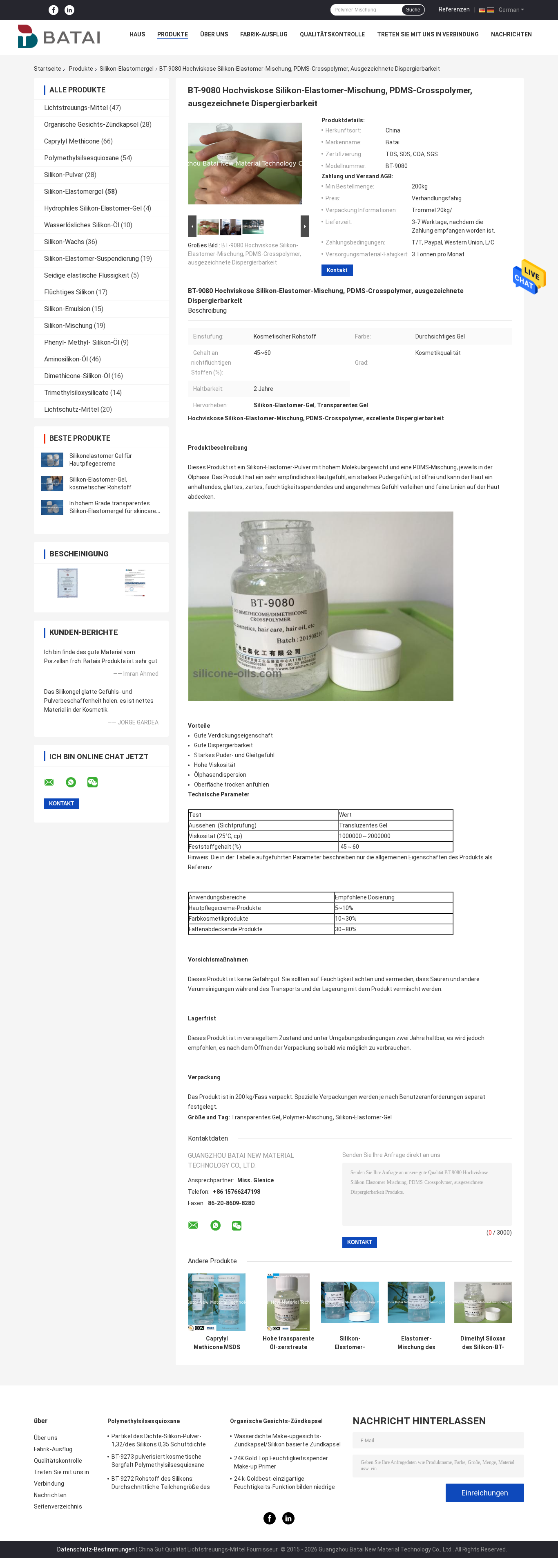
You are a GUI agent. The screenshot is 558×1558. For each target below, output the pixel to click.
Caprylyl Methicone (72, 141)
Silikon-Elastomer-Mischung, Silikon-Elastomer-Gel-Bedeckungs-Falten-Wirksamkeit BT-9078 (350, 1343)
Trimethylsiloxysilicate (76, 393)
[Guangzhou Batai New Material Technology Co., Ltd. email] (54, 782)
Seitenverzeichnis (58, 1506)
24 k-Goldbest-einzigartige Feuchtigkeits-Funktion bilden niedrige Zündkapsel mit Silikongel (284, 1484)
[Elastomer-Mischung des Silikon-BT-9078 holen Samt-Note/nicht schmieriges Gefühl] (416, 1302)
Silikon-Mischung (68, 326)
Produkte (172, 34)
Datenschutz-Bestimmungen (96, 1549)
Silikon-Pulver (63, 175)
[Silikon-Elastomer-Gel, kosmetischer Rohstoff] (52, 483)
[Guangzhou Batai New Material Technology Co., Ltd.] (59, 36)
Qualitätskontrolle (332, 34)
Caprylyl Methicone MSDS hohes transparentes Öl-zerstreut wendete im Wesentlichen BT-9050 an (216, 1343)
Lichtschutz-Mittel (71, 409)
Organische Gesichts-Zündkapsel (91, 124)
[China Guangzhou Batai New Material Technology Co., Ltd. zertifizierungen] (67, 583)
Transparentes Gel (255, 1117)
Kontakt (337, 270)
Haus (137, 34)
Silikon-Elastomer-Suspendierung (91, 258)
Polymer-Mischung (308, 1117)
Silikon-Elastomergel (127, 68)
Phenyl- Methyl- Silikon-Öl (81, 342)
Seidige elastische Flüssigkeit (86, 275)
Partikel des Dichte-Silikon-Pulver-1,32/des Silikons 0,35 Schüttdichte (159, 1440)
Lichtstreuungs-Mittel (76, 108)
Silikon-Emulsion (67, 309)
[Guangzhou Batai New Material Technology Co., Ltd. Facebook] (53, 10)
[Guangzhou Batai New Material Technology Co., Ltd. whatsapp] (76, 782)
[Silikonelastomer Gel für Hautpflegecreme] (52, 460)
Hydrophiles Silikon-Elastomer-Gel (93, 208)
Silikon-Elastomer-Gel (363, 1117)
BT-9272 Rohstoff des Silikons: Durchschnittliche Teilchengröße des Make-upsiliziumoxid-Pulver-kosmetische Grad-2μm (167, 1484)
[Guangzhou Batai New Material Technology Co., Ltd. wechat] (97, 782)
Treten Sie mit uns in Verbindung (428, 34)
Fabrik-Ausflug (264, 34)
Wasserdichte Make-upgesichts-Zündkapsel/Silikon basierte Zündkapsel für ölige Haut (287, 1441)
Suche (413, 10)
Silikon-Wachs (64, 242)
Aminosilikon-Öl (66, 359)
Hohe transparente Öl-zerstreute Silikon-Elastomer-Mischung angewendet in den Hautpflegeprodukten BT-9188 (288, 1343)
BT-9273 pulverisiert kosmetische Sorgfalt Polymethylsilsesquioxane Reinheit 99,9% (158, 1462)
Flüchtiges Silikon (69, 292)
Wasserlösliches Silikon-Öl (81, 225)
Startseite (47, 68)
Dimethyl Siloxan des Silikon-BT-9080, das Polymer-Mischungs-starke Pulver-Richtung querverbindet (483, 1343)
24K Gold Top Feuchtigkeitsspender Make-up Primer (281, 1462)
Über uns (214, 34)
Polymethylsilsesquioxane (81, 158)
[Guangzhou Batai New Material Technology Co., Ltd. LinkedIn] (69, 10)
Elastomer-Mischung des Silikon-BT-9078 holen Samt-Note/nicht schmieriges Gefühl (416, 1343)
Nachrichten (511, 34)
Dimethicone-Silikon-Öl (77, 376)
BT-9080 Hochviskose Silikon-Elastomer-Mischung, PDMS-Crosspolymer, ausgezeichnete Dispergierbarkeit (244, 254)
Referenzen (454, 9)
